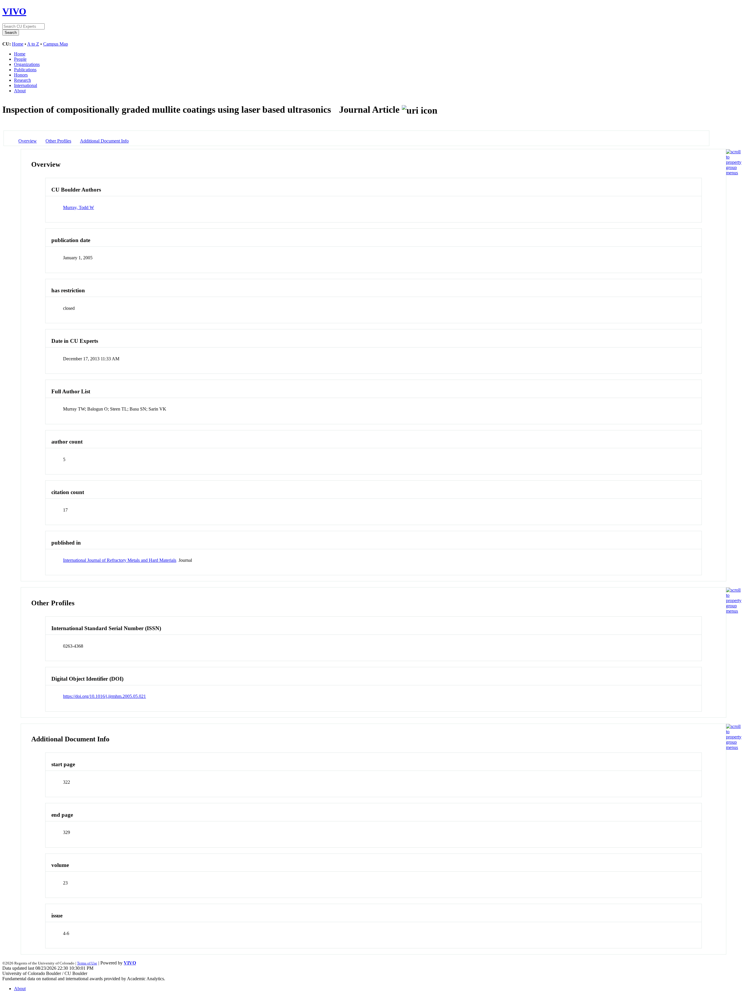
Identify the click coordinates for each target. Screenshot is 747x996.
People (20, 59)
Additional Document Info (104, 140)
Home (17, 43)
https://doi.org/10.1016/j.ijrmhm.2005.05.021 (104, 696)
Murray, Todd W (78, 207)
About (20, 90)
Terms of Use (87, 963)
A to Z (33, 43)
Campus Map (55, 43)
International (25, 85)
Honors (21, 74)
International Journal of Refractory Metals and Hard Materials (119, 560)
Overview (27, 140)
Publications (25, 69)
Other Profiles (58, 140)
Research (22, 80)
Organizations (27, 64)
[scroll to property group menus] (733, 172)
